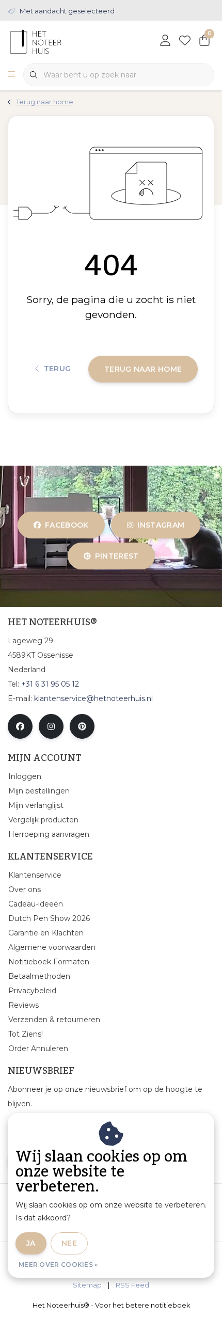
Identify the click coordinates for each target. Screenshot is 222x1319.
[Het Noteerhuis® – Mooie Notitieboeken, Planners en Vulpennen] (55, 41)
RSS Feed (132, 1285)
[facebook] (20, 726)
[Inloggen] (165, 41)
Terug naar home (143, 369)
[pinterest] (82, 726)
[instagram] (51, 726)
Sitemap (87, 1285)
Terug (57, 368)
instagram (160, 525)
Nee (69, 1243)
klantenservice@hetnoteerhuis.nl (93, 698)
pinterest (116, 556)
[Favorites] (185, 41)
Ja (31, 1243)
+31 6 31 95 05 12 (50, 684)
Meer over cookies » (58, 1264)
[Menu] (11, 75)
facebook (67, 525)
